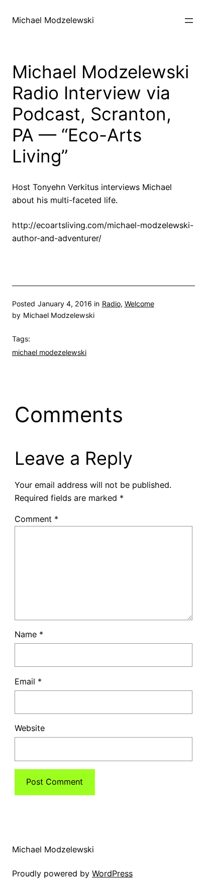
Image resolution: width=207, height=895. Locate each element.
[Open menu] (189, 21)
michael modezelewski (49, 352)
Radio (111, 303)
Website (30, 728)
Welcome (139, 303)
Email (28, 681)
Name (29, 634)
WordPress (112, 873)
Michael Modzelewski (53, 20)
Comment (36, 519)
